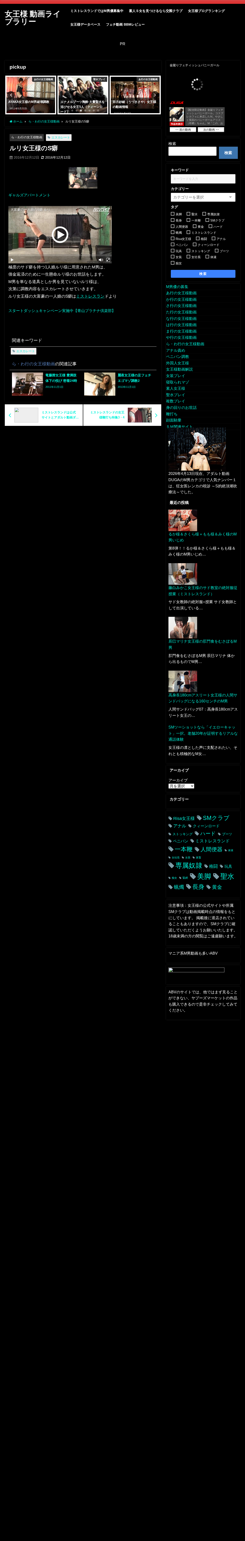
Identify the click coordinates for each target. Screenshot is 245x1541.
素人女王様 (175, 388)
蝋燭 (179, 887)
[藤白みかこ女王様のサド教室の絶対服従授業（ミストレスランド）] (182, 574)
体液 (230, 850)
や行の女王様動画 (181, 337)
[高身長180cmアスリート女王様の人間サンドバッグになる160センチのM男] (182, 681)
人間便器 (211, 849)
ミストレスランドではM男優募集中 (96, 10)
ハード (208, 833)
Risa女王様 (184, 818)
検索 (172, 143)
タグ (174, 207)
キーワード (180, 170)
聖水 (227, 876)
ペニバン (180, 841)
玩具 (228, 866)
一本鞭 (184, 849)
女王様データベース (85, 24)
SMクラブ (216, 818)
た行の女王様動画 (181, 312)
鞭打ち (172, 414)
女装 (187, 857)
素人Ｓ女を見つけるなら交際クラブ (156, 10)
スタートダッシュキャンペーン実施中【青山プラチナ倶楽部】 (62, 310)
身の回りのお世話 (181, 407)
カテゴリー (180, 188)
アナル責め (175, 350)
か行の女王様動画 (181, 299)
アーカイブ (178, 780)
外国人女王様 (177, 363)
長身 (198, 887)
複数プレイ (175, 401)
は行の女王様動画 (181, 325)
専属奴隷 (188, 865)
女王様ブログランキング (206, 10)
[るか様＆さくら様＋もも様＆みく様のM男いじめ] (182, 520)
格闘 (213, 866)
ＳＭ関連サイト (179, 426)
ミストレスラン (90, 296)
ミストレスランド (212, 841)
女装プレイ (175, 376)
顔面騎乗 (173, 420)
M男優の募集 (177, 287)
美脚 (204, 876)
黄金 (217, 887)
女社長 (176, 857)
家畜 (198, 857)
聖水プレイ (175, 395)
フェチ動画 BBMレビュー (125, 24)
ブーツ (227, 834)
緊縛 (185, 878)
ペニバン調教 (177, 356)
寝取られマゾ (177, 382)
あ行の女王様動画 (181, 293)
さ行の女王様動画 (181, 305)
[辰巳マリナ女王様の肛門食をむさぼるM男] (182, 627)
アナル (179, 826)
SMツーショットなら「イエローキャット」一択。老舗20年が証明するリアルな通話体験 (203, 733)
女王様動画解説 (179, 369)
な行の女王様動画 (181, 318)
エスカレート (60, 137)
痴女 (174, 878)
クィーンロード (206, 826)
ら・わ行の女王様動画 (26, 137)
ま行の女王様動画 (181, 331)
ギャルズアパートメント (29, 195)
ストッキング (183, 834)
